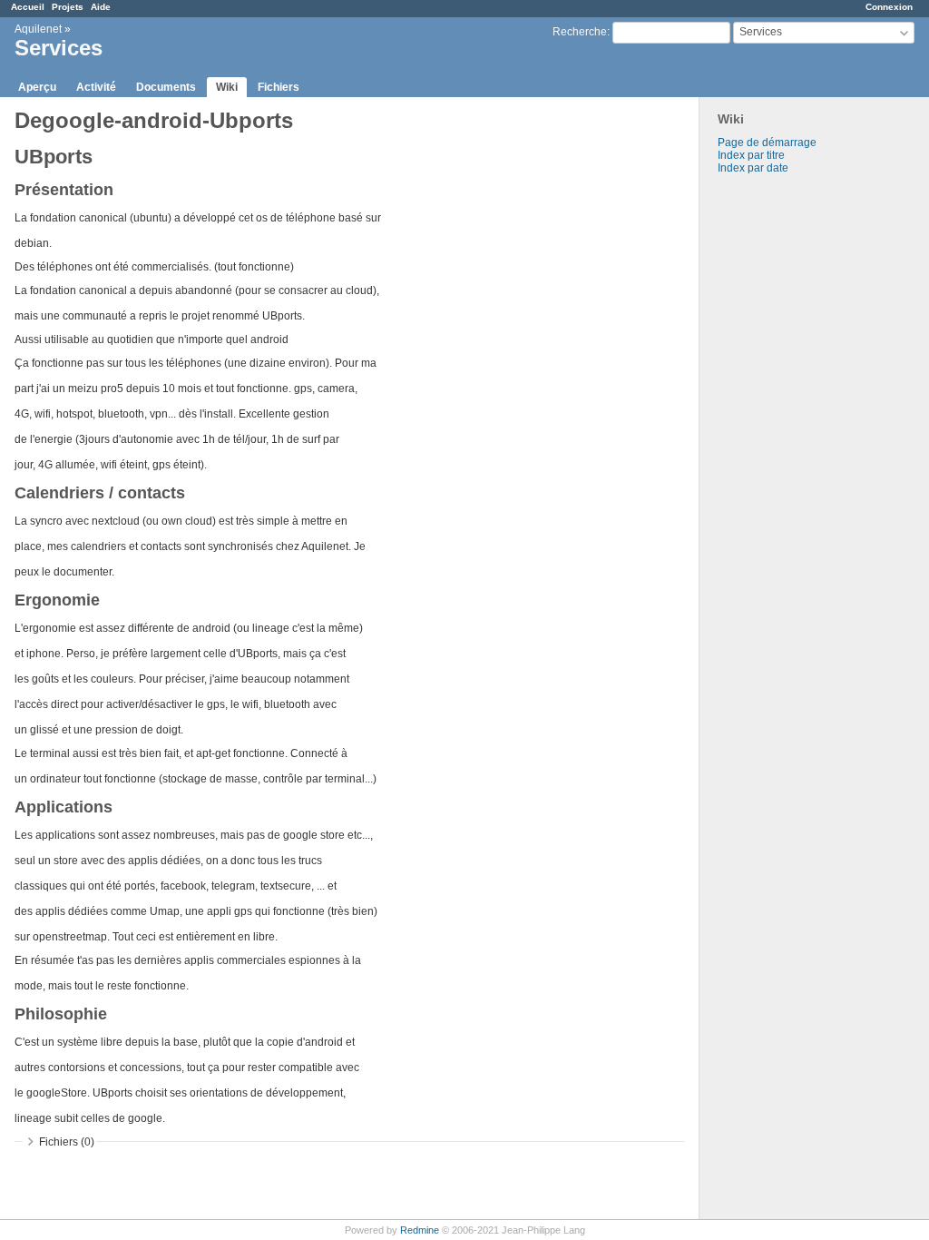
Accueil (27, 7)
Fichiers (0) (66, 1142)
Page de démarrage (767, 142)
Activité (96, 87)
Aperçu (37, 87)
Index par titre (751, 155)
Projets (67, 7)
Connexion (889, 7)
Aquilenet (38, 29)
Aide (101, 7)
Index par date (753, 168)
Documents (166, 87)
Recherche (580, 31)
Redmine (419, 1230)
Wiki (227, 87)
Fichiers (278, 87)
